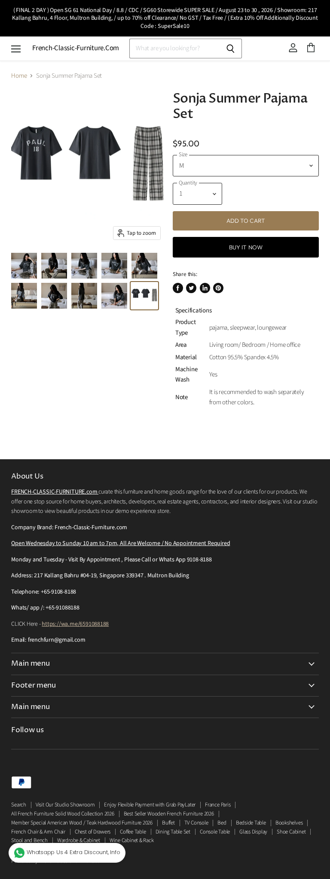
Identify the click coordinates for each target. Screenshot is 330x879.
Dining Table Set (173, 832)
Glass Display (253, 832)
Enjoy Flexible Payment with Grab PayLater (150, 805)
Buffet (168, 823)
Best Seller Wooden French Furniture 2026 (169, 814)
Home (19, 75)
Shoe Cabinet (291, 832)
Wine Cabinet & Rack (132, 840)
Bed (221, 823)
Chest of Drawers (92, 832)
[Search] (230, 48)
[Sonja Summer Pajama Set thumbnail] (24, 265)
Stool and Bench (29, 840)
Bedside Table (251, 823)
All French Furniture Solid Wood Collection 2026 (62, 814)
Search (18, 805)
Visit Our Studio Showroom (65, 805)
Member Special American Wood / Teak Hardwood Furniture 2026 (82, 823)
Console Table (215, 832)
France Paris (217, 805)
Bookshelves (289, 823)
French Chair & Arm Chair (38, 832)
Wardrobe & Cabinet (78, 840)
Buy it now (246, 247)
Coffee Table (133, 832)
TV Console (196, 823)
